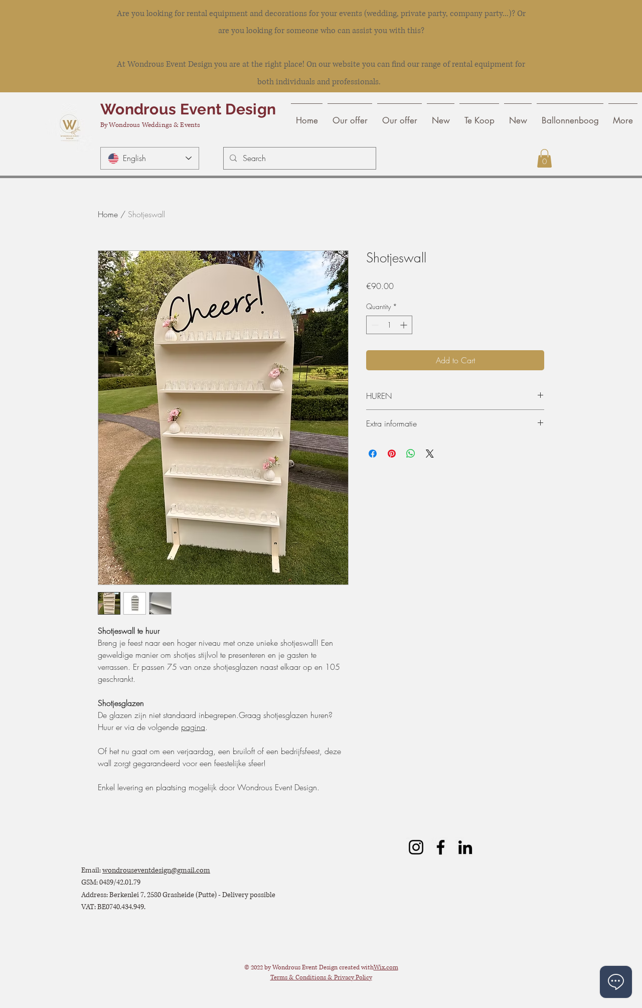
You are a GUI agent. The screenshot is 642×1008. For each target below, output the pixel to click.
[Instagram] (416, 847)
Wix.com (386, 967)
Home (108, 214)
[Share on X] (430, 454)
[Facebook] (440, 847)
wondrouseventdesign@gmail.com (156, 870)
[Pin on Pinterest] (392, 454)
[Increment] (404, 325)
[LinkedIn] (465, 847)
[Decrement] (374, 325)
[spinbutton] (389, 325)
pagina (193, 727)
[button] (544, 158)
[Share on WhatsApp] (411, 454)
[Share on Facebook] (373, 454)
